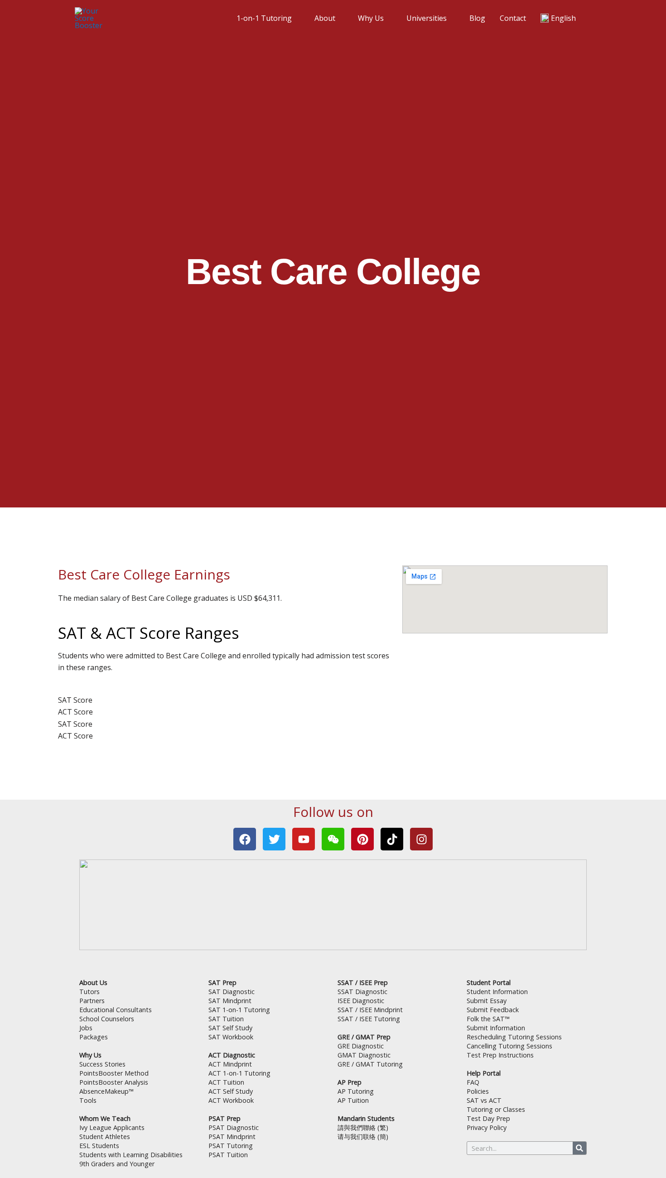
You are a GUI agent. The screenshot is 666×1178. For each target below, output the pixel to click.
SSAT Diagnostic (362, 991)
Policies (478, 1091)
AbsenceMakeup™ (106, 1091)
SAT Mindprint (229, 1000)
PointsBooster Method (114, 1073)
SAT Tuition (226, 1018)
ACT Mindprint (230, 1064)
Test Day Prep (488, 1118)
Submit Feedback (493, 1009)
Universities (426, 18)
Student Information (497, 991)
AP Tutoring (356, 1091)
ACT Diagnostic (231, 1055)
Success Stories (102, 1064)
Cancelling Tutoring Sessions (509, 1046)
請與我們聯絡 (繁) (363, 1127)
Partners (92, 1000)
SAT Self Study (230, 1028)
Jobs (85, 1028)
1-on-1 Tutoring (264, 18)
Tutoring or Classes (496, 1109)
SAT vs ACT (484, 1100)
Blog (477, 18)
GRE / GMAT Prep (364, 1037)
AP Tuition (353, 1100)
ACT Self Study (230, 1091)
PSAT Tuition (228, 1154)
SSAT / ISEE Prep (363, 982)
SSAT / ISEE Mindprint (370, 1009)
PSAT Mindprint (232, 1136)
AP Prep (350, 1082)
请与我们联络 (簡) (363, 1136)
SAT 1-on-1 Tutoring (239, 1009)
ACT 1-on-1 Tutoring (239, 1073)
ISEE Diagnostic (361, 1000)
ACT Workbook (231, 1100)
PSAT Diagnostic (233, 1127)
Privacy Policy (487, 1127)
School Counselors (106, 1018)
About (324, 18)
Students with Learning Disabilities (131, 1154)
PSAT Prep (224, 1118)
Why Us (371, 18)
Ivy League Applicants (112, 1127)
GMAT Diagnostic (364, 1055)
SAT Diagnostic (231, 991)
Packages (93, 1037)
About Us (93, 982)
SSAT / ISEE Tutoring (369, 1018)
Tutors (89, 991)
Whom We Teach (104, 1118)
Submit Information (496, 1028)
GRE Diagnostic (361, 1046)
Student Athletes (104, 1136)
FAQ (473, 1082)
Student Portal (489, 982)
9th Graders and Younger (116, 1163)
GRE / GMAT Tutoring (370, 1064)
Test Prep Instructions (500, 1055)
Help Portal (484, 1073)
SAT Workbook (230, 1037)
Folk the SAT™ (488, 1018)
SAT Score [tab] (75, 700)
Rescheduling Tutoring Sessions (514, 1037)
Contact (513, 18)
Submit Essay (487, 1000)
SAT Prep (222, 982)
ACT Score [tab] (75, 712)
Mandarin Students (366, 1118)
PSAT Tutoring (230, 1145)
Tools (88, 1100)
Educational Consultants (115, 1009)
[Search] (579, 1148)
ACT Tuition (226, 1082)
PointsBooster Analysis (113, 1082)
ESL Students (99, 1145)
